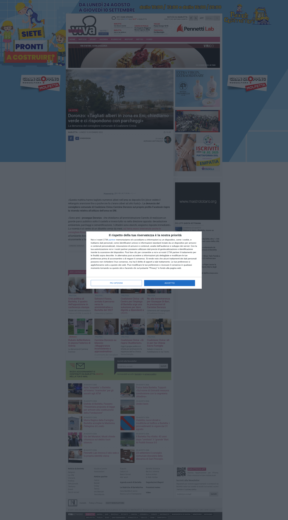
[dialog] (144, 260)
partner (112, 240)
